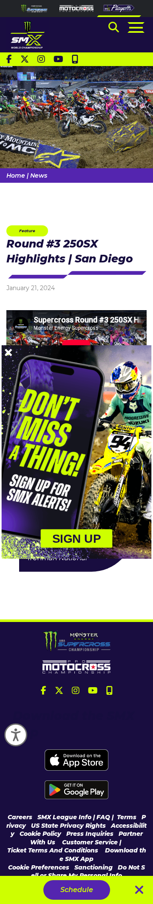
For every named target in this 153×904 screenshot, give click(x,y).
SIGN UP (76, 538)
